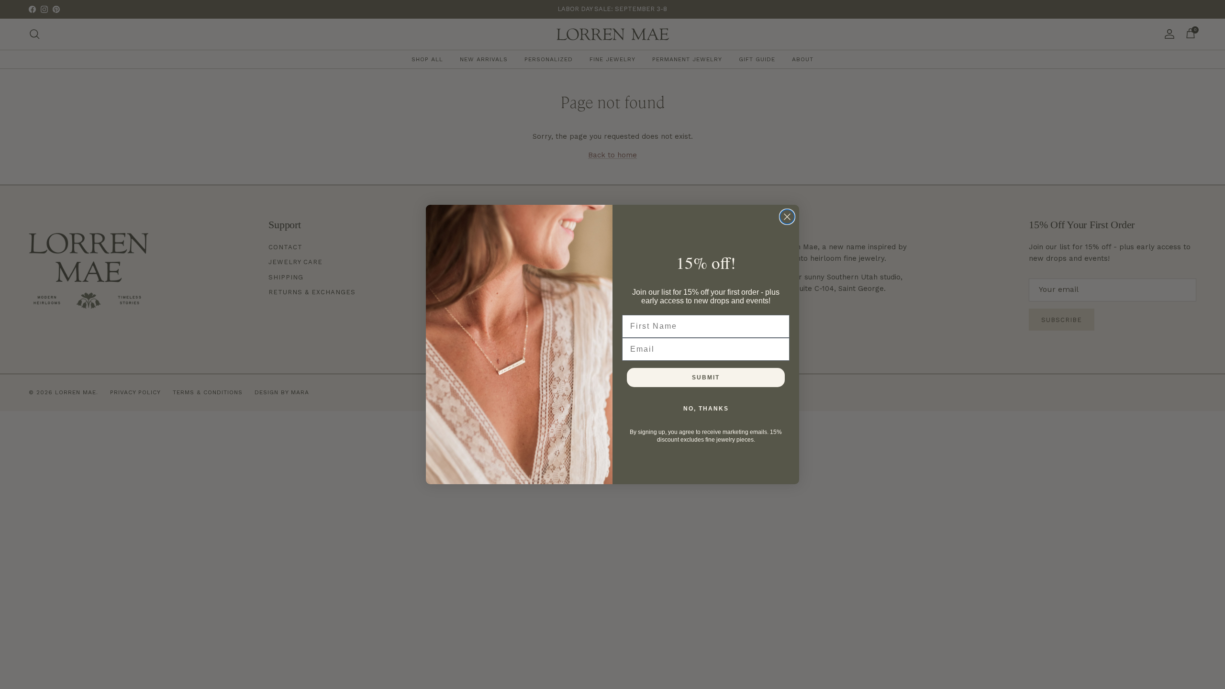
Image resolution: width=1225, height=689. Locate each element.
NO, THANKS (706, 408)
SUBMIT (706, 377)
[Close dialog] (787, 217)
